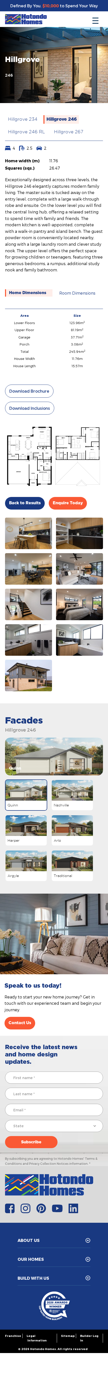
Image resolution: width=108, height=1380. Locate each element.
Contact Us (20, 1023)
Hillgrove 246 (61, 119)
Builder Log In (89, 1338)
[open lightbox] (28, 533)
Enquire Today (68, 503)
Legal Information (37, 1338)
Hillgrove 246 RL (26, 132)
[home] (26, 19)
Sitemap (68, 1335)
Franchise (13, 1335)
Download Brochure (29, 391)
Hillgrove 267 (68, 132)
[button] (95, 19)
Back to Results (25, 503)
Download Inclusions (29, 408)
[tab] (28, 293)
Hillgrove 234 (22, 119)
